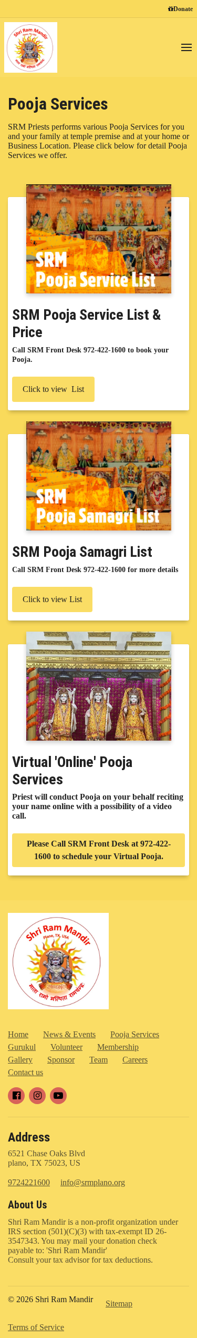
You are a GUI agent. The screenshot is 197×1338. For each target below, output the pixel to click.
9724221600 (29, 1182)
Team (98, 1059)
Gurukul (22, 1046)
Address (29, 1137)
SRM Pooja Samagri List (82, 551)
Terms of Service (36, 1327)
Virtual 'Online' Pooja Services (72, 770)
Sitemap (119, 1303)
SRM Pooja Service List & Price (86, 323)
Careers (135, 1059)
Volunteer (66, 1046)
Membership (118, 1046)
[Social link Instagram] (37, 1095)
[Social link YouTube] (58, 1095)
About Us (27, 1204)
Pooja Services (58, 104)
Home (18, 1034)
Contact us (25, 1072)
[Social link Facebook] (16, 1095)
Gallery (20, 1059)
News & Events (69, 1034)
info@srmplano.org (92, 1182)
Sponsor (61, 1059)
